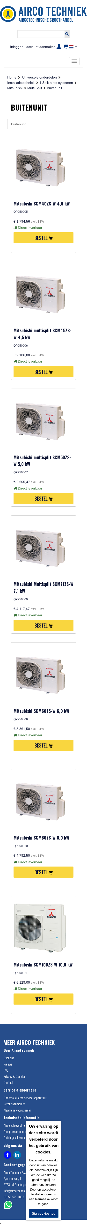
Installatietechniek (21, 83)
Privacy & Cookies (14, 1076)
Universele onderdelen (39, 77)
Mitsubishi (14, 88)
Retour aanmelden (14, 1103)
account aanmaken (41, 47)
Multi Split (34, 88)
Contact (8, 1082)
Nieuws (8, 1063)
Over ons (9, 1057)
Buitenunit (54, 88)
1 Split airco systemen (56, 83)
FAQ (6, 1070)
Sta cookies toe (43, 1213)
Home (11, 77)
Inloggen (16, 47)
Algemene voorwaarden (17, 1109)
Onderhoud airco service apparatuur (25, 1097)
